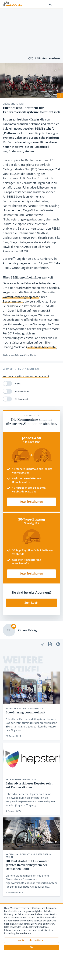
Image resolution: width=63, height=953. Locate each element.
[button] (31, 947)
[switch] (7, 383)
